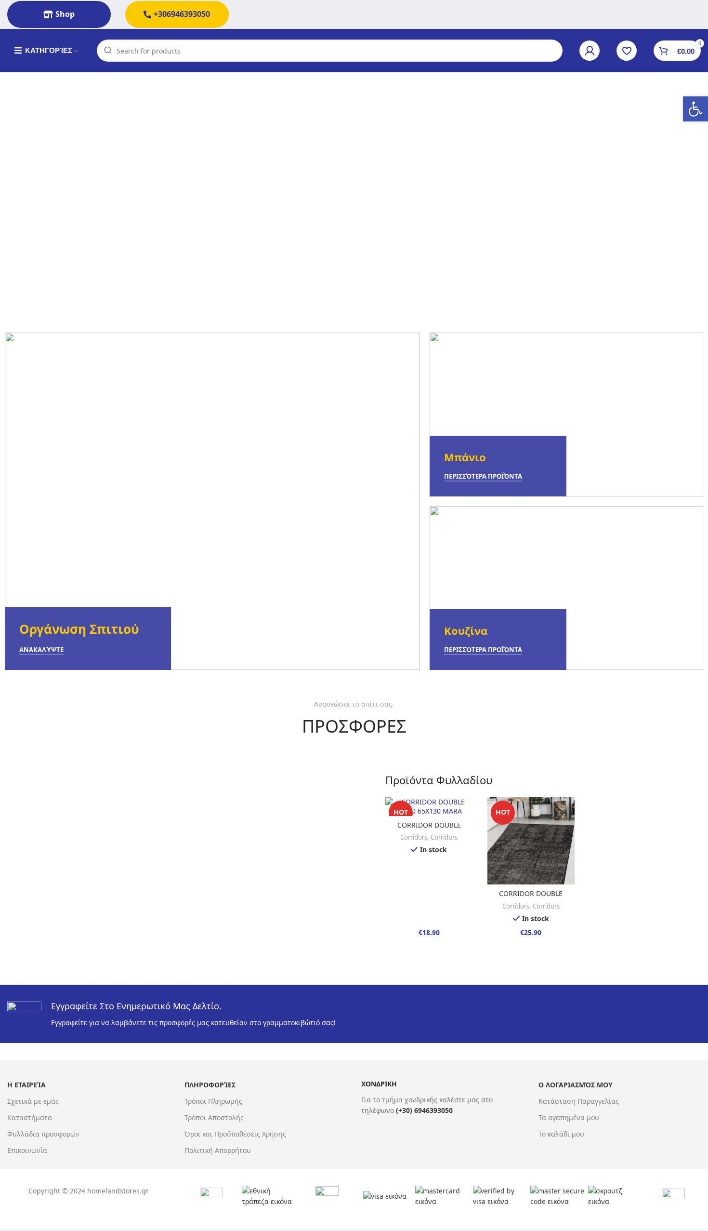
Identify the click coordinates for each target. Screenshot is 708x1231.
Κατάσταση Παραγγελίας (578, 1101)
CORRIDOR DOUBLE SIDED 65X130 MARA (429, 829)
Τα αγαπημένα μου (568, 1117)
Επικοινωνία (27, 1150)
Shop (65, 14)
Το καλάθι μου (561, 1133)
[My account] (589, 50)
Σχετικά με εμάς (33, 1101)
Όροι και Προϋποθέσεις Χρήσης (235, 1133)
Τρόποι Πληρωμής (213, 1101)
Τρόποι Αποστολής (214, 1117)
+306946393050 (182, 14)
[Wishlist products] (627, 50)
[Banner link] (212, 501)
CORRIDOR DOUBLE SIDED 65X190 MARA (531, 898)
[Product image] (429, 806)
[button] (695, 108)
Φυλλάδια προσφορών (43, 1133)
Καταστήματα (29, 1117)
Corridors (413, 837)
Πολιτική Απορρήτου (217, 1150)
